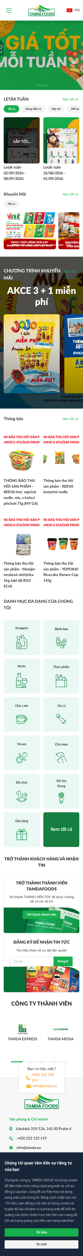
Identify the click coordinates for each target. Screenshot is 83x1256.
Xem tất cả (70, 274)
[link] (70, 99)
